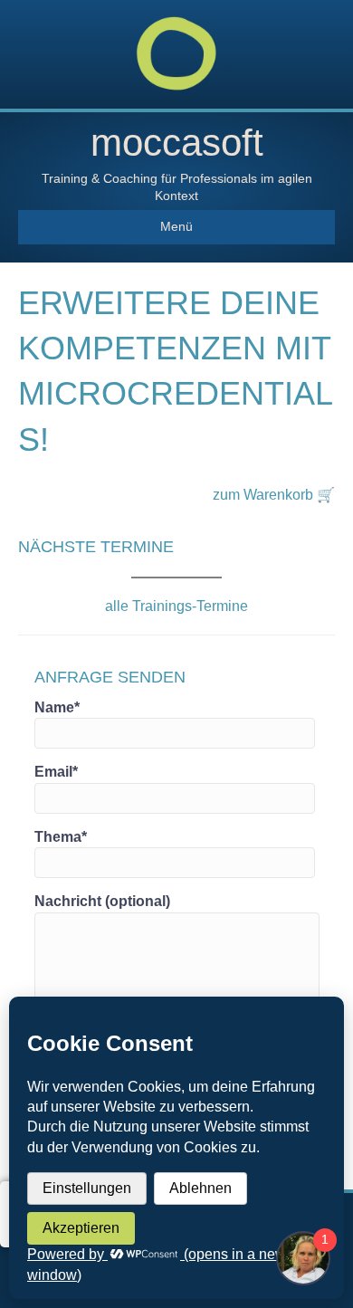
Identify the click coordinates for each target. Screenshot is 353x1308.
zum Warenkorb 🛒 (274, 494)
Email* (56, 771)
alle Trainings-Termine (176, 606)
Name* (57, 707)
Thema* (60, 837)
